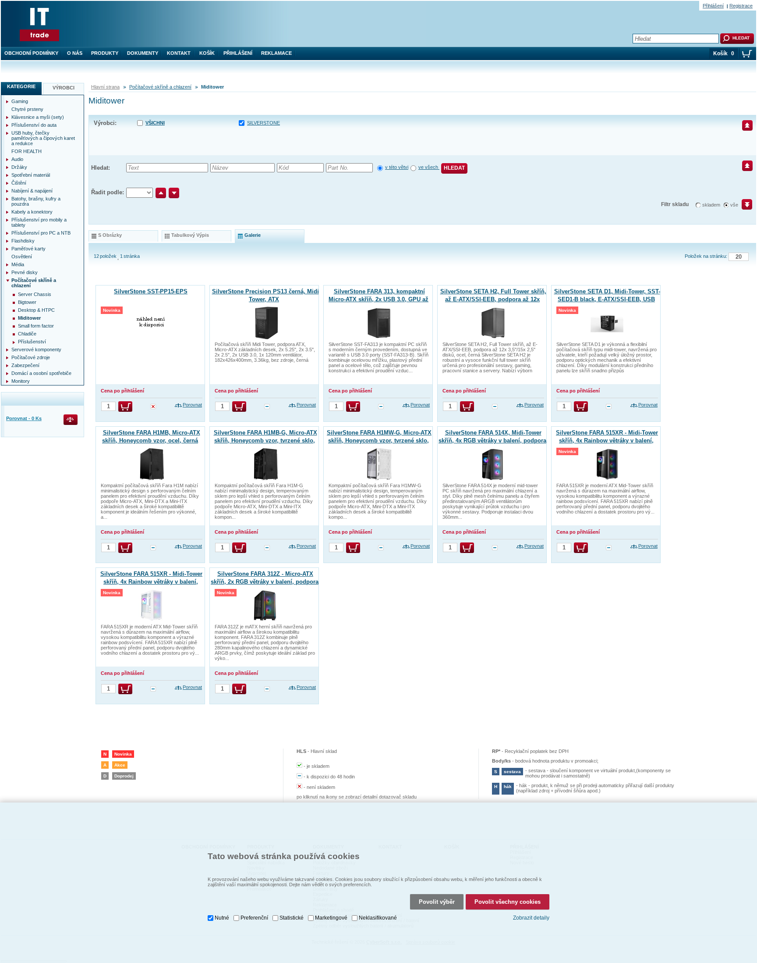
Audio (17, 159)
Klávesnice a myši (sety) (37, 117)
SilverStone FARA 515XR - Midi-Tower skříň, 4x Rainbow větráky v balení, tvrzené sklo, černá (607, 440)
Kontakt (179, 53)
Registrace (741, 5)
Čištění (18, 182)
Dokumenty (142, 53)
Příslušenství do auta (34, 125)
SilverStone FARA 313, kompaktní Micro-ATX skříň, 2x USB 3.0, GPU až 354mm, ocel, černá (378, 299)
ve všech (428, 167)
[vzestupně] (161, 193)
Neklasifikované (378, 918)
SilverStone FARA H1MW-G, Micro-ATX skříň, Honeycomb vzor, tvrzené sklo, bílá (379, 440)
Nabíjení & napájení (32, 190)
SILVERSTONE (263, 122)
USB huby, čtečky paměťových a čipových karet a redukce (43, 138)
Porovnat (192, 404)
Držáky (19, 167)
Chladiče (27, 333)
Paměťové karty (28, 248)
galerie (252, 235)
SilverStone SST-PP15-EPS (150, 291)
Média (17, 264)
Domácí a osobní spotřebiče (41, 373)
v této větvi (396, 167)
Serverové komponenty (36, 349)
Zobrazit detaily (531, 918)
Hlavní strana (105, 86)
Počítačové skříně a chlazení (160, 86)
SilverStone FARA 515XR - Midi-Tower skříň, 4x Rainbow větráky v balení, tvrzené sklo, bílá (151, 582)
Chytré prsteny (27, 109)
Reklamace (276, 53)
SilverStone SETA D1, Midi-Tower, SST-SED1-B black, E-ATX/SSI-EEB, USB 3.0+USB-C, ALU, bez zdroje (607, 299)
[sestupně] (174, 193)
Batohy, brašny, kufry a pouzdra (35, 201)
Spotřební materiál (30, 175)
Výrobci (63, 87)
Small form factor (36, 325)
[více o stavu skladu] (153, 407)
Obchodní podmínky (31, 53)
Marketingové (331, 918)
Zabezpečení (25, 365)
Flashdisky (23, 240)
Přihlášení (237, 53)
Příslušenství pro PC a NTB (41, 232)
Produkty (104, 53)
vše (734, 204)
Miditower (29, 318)
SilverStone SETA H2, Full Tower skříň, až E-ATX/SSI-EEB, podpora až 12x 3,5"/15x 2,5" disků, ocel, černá (493, 299)
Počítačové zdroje (30, 357)
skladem (711, 204)
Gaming (19, 101)
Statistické (291, 918)
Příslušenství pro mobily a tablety (39, 222)
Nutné (222, 918)
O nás (74, 53)
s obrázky (110, 235)
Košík (207, 53)
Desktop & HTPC (36, 310)
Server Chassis (34, 294)
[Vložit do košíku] (125, 406)
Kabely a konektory (32, 211)
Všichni (155, 122)
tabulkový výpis (190, 235)
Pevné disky (24, 272)
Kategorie (21, 86)
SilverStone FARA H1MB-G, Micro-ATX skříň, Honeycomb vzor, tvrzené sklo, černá (265, 440)
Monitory (20, 381)
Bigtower (27, 302)
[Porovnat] (71, 420)
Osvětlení (21, 256)
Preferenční (254, 918)
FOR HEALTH (26, 151)
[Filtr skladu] (743, 207)
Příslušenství (32, 341)
